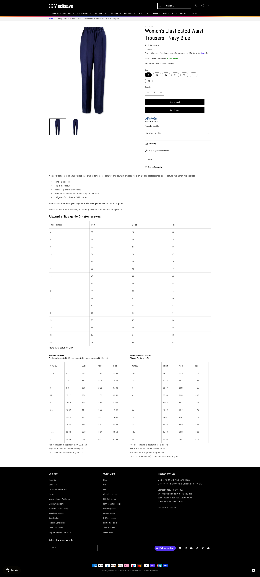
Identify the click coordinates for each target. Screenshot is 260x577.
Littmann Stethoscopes (112, 504)
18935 (180, 501)
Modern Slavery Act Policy (59, 499)
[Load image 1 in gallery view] (57, 127)
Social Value (54, 518)
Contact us (53, 485)
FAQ (105, 489)
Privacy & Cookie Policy (58, 508)
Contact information (151, 570)
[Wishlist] (203, 6)
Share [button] (150, 159)
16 (184, 75)
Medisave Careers (56, 504)
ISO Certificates (109, 499)
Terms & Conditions (57, 523)
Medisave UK (112, 571)
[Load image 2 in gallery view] (75, 127)
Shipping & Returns (56, 513)
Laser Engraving (110, 508)
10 (157, 75)
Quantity (148, 87)
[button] (61, 13)
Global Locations (110, 494)
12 (166, 75)
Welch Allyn (108, 532)
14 (175, 75)
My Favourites (109, 513)
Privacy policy (137, 570)
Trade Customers (56, 527)
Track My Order (109, 527)
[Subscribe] (94, 548)
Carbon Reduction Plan (58, 489)
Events (51, 494)
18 (193, 75)
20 (149, 81)
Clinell (105, 485)
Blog (105, 480)
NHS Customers (109, 518)
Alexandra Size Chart (152, 126)
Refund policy (124, 570)
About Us (52, 480)
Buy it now (174, 110)
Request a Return (110, 523)
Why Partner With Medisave (60, 532)
